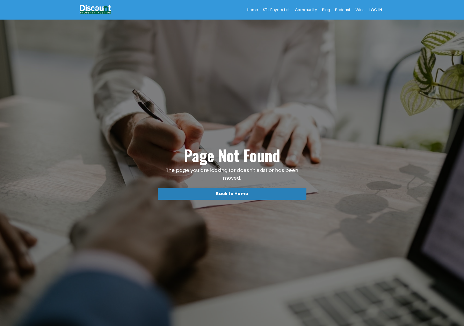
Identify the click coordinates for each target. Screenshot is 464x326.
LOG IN (375, 10)
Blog (326, 10)
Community (306, 10)
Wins (359, 10)
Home (252, 10)
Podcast (343, 10)
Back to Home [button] (232, 194)
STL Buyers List (276, 10)
